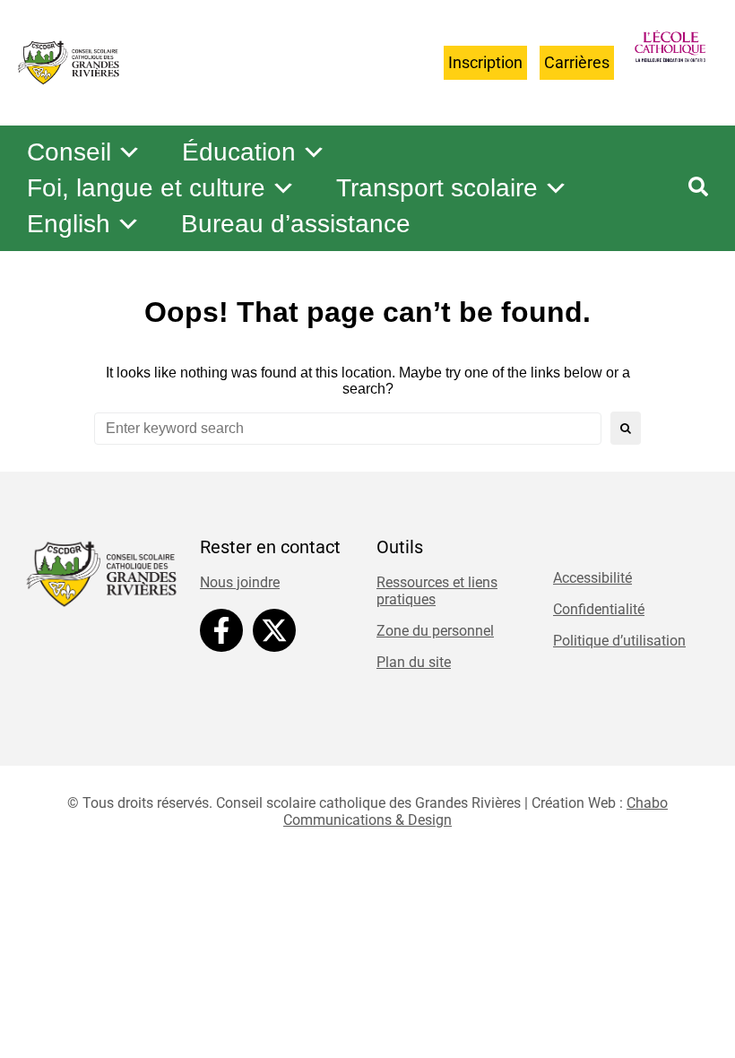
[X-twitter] (274, 630)
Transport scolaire (437, 188)
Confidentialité (598, 609)
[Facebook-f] (221, 630)
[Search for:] (347, 428)
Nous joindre (240, 582)
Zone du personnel (435, 630)
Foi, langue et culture (146, 188)
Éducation (239, 152)
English (68, 224)
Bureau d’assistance (296, 224)
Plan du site (413, 662)
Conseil (69, 152)
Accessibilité (592, 577)
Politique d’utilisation (619, 640)
